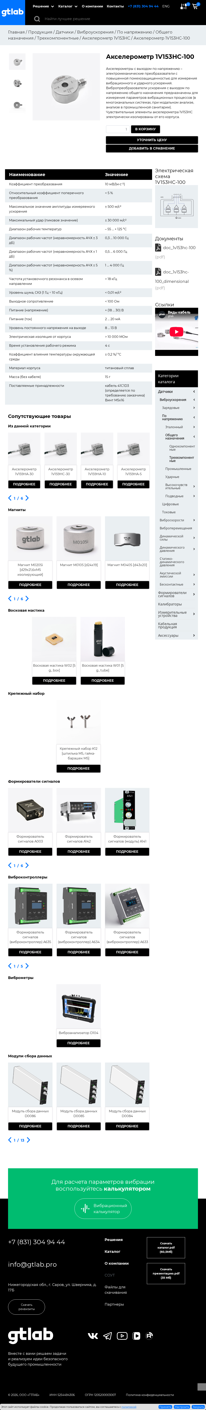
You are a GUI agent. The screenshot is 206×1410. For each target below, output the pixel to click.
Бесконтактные (171, 584)
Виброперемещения (176, 528)
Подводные (174, 496)
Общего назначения (174, 436)
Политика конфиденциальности (150, 1395)
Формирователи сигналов (172, 594)
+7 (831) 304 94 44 (143, 6)
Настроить (182, 1406)
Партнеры (114, 1304)
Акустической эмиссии (170, 575)
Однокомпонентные (182, 448)
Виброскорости (172, 520)
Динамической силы (171, 538)
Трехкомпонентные (181, 459)
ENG (166, 6)
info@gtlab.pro (32, 1264)
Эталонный (174, 427)
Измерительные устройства (172, 614)
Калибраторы (170, 604)
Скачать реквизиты (27, 1307)
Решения (41, 6)
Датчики (165, 391)
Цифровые (170, 504)
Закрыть (198, 1406)
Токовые (169, 512)
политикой (129, 1406)
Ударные (172, 477)
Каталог (65, 6)
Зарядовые (170, 407)
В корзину (145, 129)
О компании (92, 6)
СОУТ (110, 1275)
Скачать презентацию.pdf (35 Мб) (166, 1273)
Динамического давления (172, 549)
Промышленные (178, 469)
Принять (165, 1406)
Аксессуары (168, 635)
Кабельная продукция (167, 625)
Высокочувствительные (176, 486)
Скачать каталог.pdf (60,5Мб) (166, 1248)
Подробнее (24, 484)
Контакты (115, 6)
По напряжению (172, 417)
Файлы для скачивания (116, 1290)
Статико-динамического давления (172, 561)
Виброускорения (173, 399)
